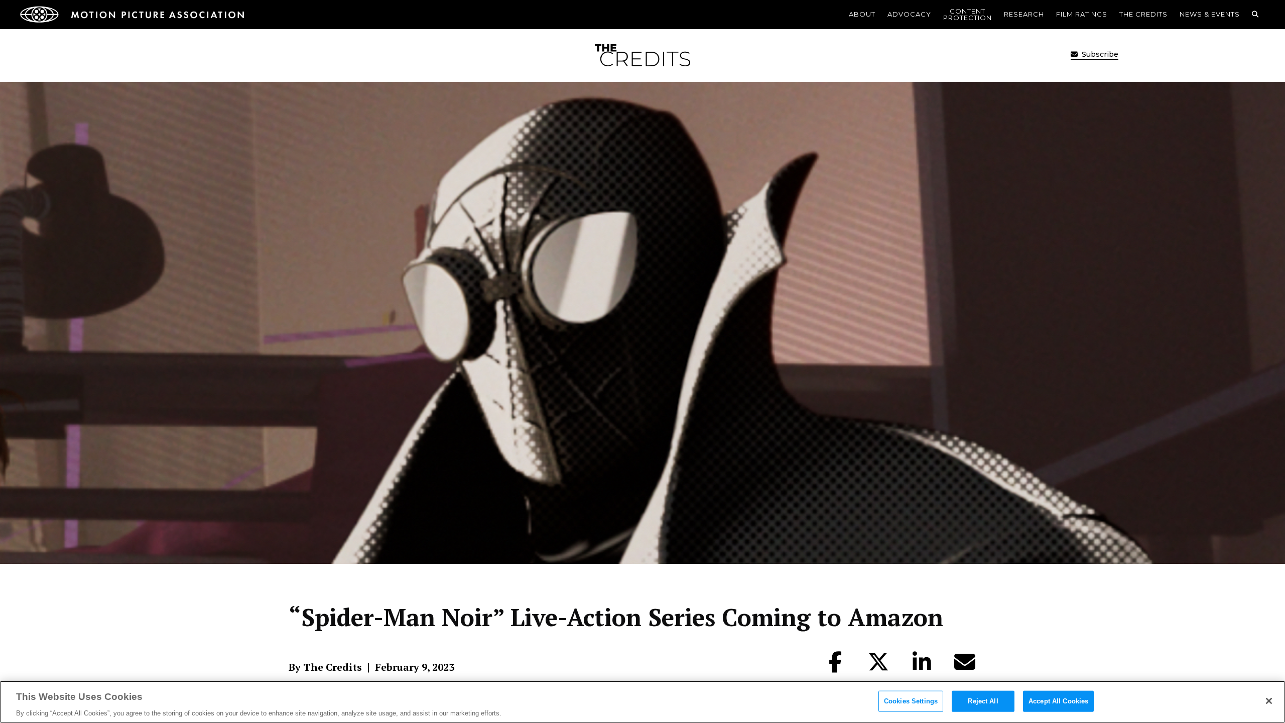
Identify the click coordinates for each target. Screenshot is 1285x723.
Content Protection (967, 14)
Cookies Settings (911, 700)
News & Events (1210, 14)
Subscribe (1099, 54)
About (862, 14)
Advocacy (909, 14)
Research (1024, 14)
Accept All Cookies (1058, 700)
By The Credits (325, 667)
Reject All (983, 700)
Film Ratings (1081, 14)
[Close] (1269, 701)
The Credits (1143, 14)
